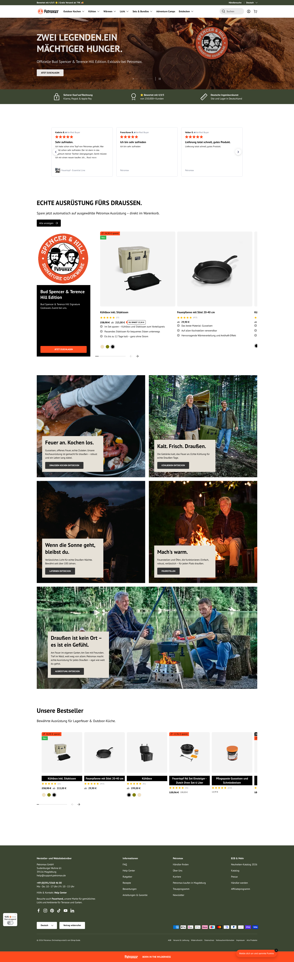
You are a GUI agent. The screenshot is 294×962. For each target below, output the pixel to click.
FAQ (125, 864)
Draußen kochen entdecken (64, 465)
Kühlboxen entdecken (173, 465)
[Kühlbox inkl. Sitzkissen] (137, 269)
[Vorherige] (131, 356)
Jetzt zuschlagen (64, 349)
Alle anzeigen (46, 223)
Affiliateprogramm (240, 888)
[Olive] (107, 347)
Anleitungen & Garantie (135, 895)
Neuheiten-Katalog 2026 (244, 864)
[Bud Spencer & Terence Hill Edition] (63, 258)
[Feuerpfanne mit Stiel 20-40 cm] (214, 269)
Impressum (240, 940)
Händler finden (181, 864)
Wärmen (108, 11)
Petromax (47, 940)
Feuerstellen (168, 571)
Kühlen (92, 11)
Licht (122, 11)
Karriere (177, 876)
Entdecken (184, 11)
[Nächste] (137, 356)
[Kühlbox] (147, 752)
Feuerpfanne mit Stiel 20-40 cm (196, 312)
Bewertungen (130, 888)
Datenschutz (209, 940)
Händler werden (239, 882)
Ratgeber (127, 876)
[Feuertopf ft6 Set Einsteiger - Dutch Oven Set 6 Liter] (189, 752)
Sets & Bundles (141, 11)
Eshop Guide (75, 940)
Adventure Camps (165, 11)
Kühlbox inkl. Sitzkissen (114, 312)
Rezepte (127, 882)
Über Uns (177, 870)
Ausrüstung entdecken (67, 671)
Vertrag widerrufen (72, 925)
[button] (255, 11)
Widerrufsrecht (196, 940)
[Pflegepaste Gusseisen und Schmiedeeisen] (232, 752)
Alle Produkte (252, 940)
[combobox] (232, 11)
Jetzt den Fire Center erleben (56, 72)
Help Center (129, 870)
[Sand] (102, 347)
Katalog (235, 870)
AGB (169, 940)
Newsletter (178, 895)
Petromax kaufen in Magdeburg (189, 882)
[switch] (10, 923)
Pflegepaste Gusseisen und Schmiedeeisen (232, 780)
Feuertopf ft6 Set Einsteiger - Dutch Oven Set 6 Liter (189, 780)
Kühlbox (147, 778)
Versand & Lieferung (181, 940)
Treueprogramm (181, 888)
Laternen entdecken (60, 571)
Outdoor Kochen (72, 11)
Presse (234, 876)
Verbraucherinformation (225, 940)
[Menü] (15, 915)
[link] (82, 170)
